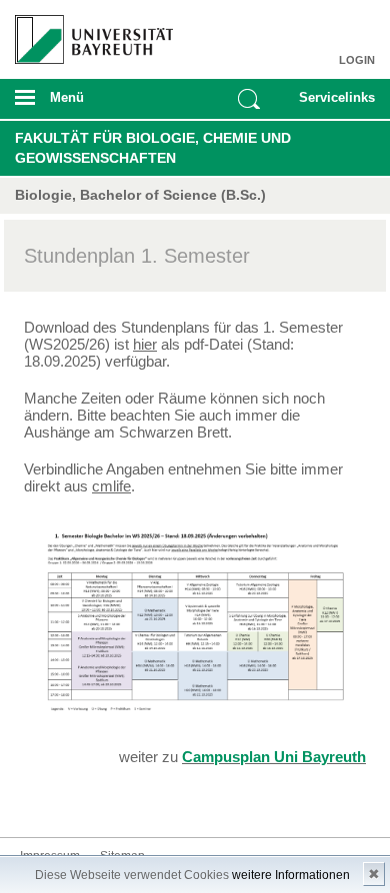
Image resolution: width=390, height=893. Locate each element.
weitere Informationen (291, 875)
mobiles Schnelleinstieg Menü (332, 104)
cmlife (111, 485)
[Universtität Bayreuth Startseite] (88, 32)
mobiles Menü (86, 104)
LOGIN (357, 60)
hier (145, 344)
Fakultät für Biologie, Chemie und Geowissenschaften (153, 148)
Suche (249, 99)
